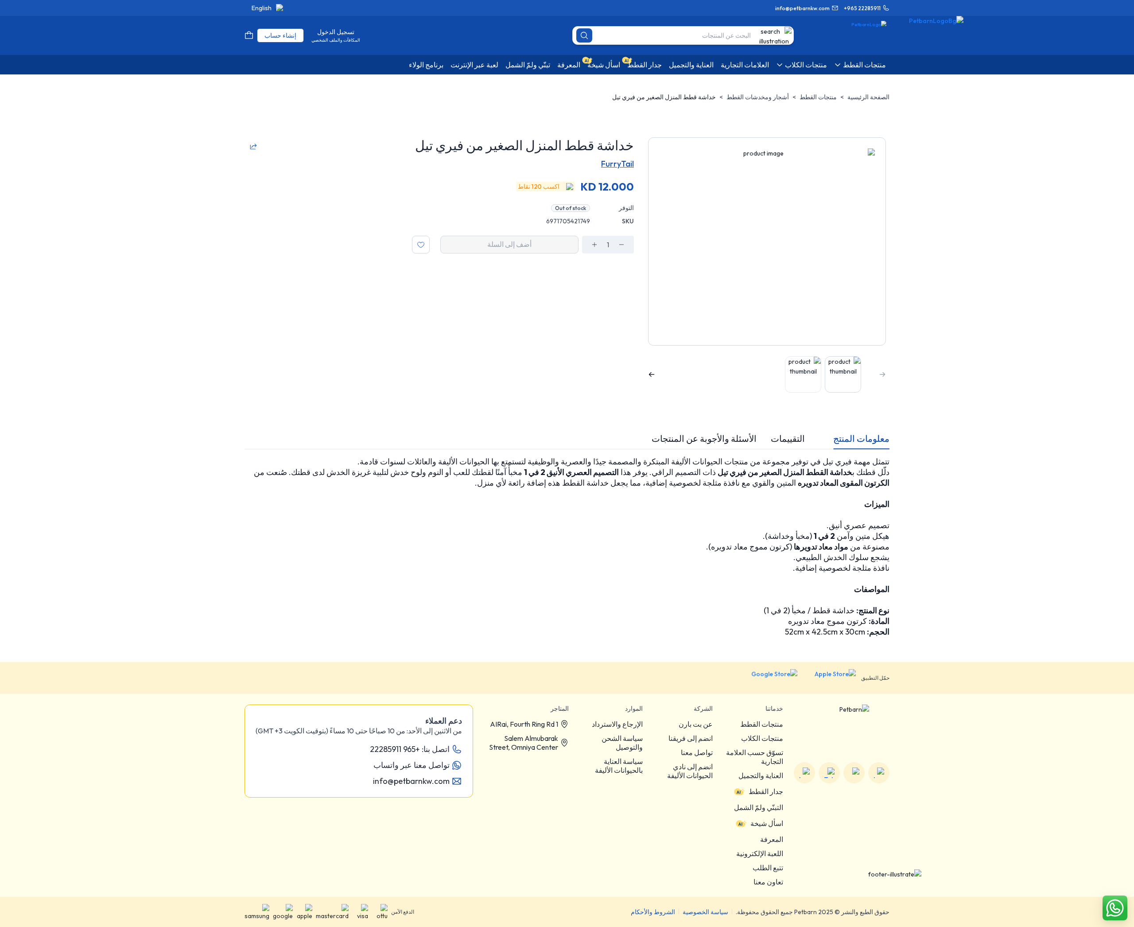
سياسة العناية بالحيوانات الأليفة (619, 766)
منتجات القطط (818, 97)
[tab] (861, 438)
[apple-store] (829, 678)
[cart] (249, 35)
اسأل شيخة (766, 823)
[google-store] (767, 678)
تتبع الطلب (768, 867)
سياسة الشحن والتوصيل (622, 743)
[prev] (882, 374)
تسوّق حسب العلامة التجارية (754, 757)
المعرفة (771, 839)
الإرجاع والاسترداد (617, 724)
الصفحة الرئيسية (868, 97)
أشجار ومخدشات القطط (757, 97)
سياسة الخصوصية (705, 912)
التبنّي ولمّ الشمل (758, 807)
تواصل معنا (697, 752)
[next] (652, 374)
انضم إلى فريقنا (690, 738)
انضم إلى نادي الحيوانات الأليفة (690, 771)
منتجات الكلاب (762, 738)
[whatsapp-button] (1115, 908)
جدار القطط (766, 791)
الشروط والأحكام (653, 912)
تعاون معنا (768, 881)
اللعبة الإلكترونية (759, 853)
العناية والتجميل (760, 775)
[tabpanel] (567, 546)
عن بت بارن (696, 724)
